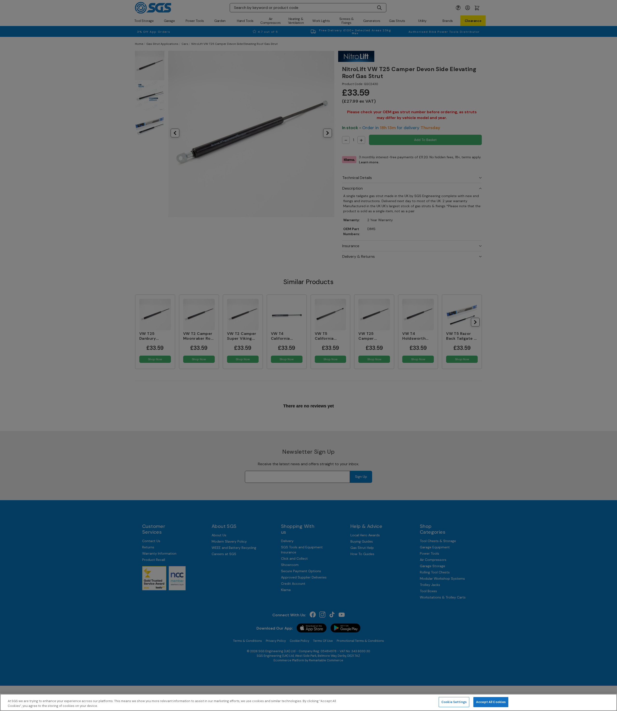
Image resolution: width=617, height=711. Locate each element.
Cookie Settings (454, 702)
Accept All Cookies (491, 702)
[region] (308, 702)
